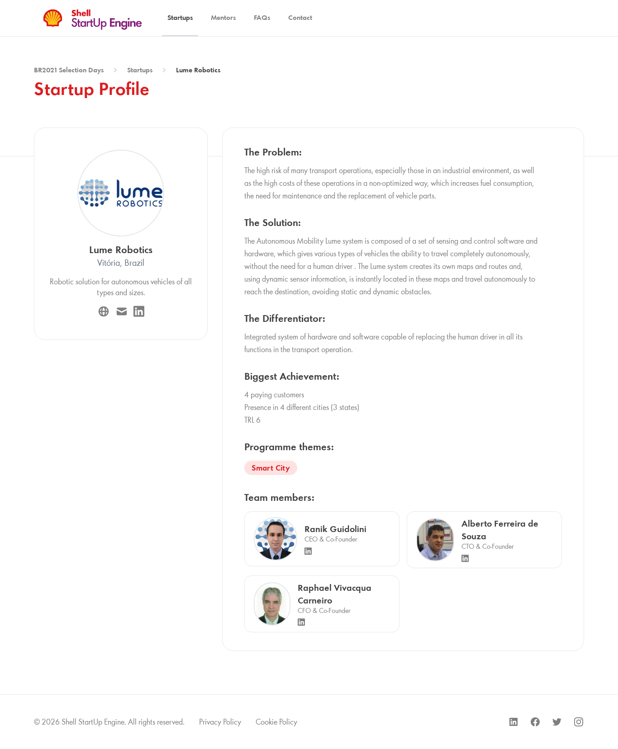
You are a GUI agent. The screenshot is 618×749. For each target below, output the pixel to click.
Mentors (223, 17)
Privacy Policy (220, 722)
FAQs (262, 17)
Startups (180, 17)
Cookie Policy (276, 722)
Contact (300, 17)
